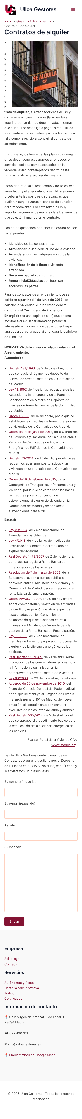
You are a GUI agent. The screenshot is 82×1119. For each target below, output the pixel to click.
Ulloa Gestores (38, 9)
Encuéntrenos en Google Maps (32, 1055)
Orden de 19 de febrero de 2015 (32, 479)
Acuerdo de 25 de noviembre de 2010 (37, 683)
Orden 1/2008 (19, 416)
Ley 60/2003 (18, 678)
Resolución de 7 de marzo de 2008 (34, 572)
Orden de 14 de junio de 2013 (30, 432)
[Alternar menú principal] (73, 9)
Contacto (11, 964)
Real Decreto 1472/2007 (26, 556)
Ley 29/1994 (18, 530)
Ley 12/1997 (17, 389)
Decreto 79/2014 (21, 458)
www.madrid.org (64, 745)
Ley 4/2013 (17, 541)
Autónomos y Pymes (19, 983)
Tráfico (9, 993)
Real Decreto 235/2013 (26, 715)
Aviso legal (12, 959)
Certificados (13, 999)
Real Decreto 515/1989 (25, 657)
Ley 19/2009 (18, 636)
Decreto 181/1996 (22, 368)
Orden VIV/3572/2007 (25, 599)
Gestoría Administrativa (21, 988)
